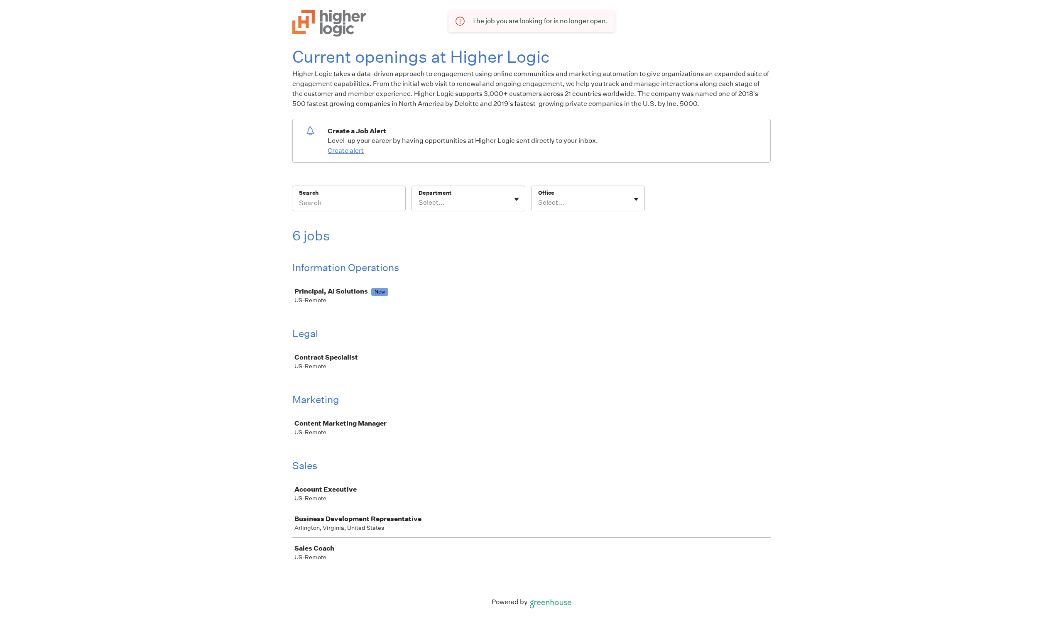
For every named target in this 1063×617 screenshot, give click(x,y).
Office (546, 192)
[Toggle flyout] (517, 199)
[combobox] (419, 202)
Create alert (346, 150)
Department (435, 192)
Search (308, 192)
